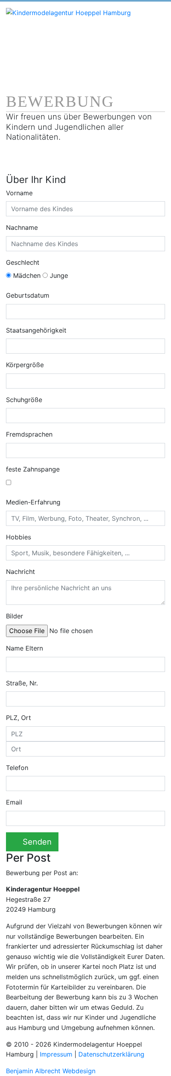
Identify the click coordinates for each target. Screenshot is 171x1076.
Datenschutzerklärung (111, 1054)
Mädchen (26, 275)
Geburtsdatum (27, 295)
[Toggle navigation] (20, 57)
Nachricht (20, 572)
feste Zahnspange (33, 469)
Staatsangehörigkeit (36, 330)
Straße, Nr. (22, 683)
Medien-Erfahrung (33, 502)
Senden (37, 842)
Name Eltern (24, 648)
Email (14, 802)
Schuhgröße (24, 400)
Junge (58, 275)
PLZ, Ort (18, 718)
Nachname (22, 227)
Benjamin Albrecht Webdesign (50, 1071)
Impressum (56, 1054)
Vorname (19, 193)
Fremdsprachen (29, 434)
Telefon (17, 768)
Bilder (15, 616)
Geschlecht (22, 262)
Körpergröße (25, 365)
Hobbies (18, 537)
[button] (27, 616)
